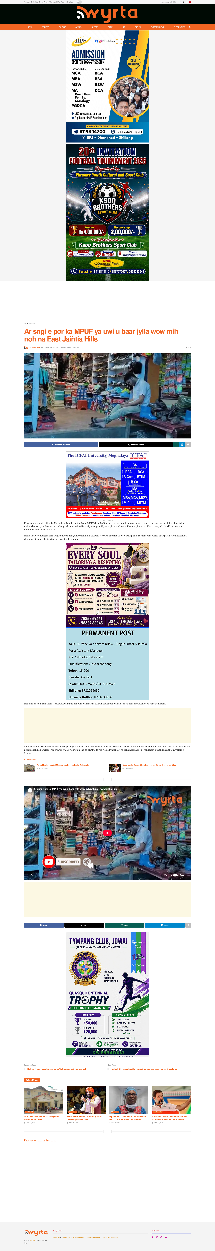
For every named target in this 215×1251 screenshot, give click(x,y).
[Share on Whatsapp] (176, 444)
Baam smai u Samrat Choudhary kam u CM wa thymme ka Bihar (149, 765)
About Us (27, 2)
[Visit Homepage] (107, 14)
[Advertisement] (107, 302)
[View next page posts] (110, 779)
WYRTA (32, 1240)
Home (30, 27)
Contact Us (34, 2)
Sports (95, 27)
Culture (62, 27)
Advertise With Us (54, 2)
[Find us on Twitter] (183, 2)
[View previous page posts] (105, 779)
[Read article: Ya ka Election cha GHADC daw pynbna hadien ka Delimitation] (29, 768)
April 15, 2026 (43, 768)
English (138, 27)
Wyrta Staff (36, 347)
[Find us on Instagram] (186, 2)
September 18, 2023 (52, 347)
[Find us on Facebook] (180, 2)
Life (123, 27)
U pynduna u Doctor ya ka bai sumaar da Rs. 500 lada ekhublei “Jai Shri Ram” (127, 1118)
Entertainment (157, 27)
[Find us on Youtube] (190, 2)
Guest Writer (180, 27)
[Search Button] (190, 27)
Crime (110, 27)
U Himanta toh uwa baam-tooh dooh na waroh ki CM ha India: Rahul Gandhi (170, 1118)
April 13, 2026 (158, 1123)
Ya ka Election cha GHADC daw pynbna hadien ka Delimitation (63, 765)
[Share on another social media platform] (188, 444)
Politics (45, 27)
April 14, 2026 (115, 1123)
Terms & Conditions (67, 2)
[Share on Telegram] (182, 444)
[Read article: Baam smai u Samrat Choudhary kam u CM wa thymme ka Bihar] (115, 768)
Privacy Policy (43, 2)
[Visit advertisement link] (107, 155)
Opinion (78, 27)
